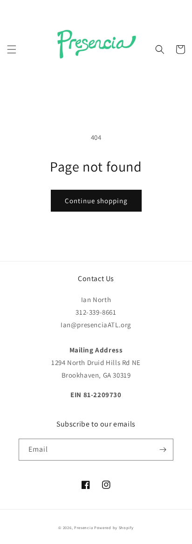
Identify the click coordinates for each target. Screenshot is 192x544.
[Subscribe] (162, 450)
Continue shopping (96, 200)
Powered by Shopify (114, 527)
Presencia (83, 527)
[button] (11, 49)
